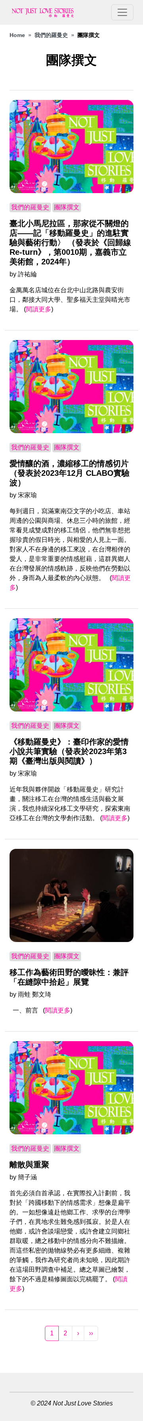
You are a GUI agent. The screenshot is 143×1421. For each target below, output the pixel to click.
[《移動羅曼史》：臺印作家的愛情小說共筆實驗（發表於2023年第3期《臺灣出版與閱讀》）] (71, 664)
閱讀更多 (38, 309)
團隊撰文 (66, 207)
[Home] (46, 12)
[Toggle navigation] (122, 12)
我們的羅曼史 (51, 35)
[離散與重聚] (71, 1087)
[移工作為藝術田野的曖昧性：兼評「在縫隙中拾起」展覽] (71, 895)
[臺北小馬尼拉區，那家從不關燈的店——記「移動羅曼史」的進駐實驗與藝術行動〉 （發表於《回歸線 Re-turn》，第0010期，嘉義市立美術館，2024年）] (71, 146)
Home (17, 35)
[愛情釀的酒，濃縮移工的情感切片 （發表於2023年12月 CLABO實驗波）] (71, 386)
